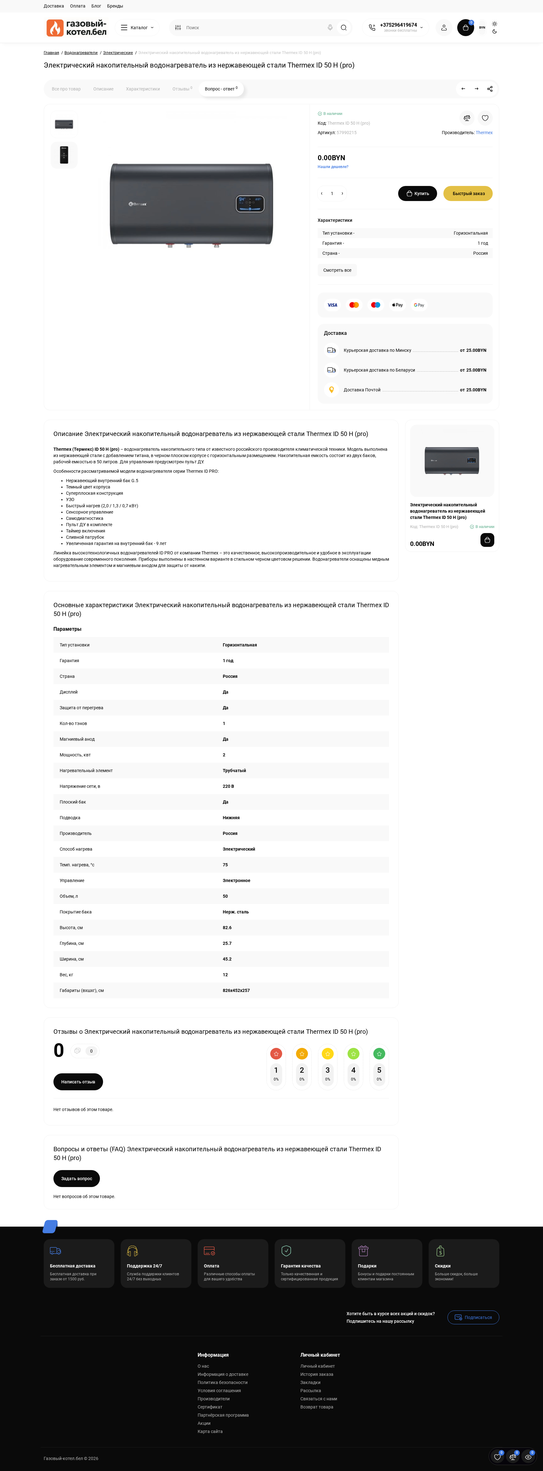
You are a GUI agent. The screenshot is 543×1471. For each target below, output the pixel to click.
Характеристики (143, 88)
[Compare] (466, 118)
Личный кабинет (317, 1366)
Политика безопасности (223, 1382)
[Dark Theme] (494, 31)
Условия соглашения (219, 1390)
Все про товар (66, 88)
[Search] (330, 28)
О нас (203, 1366)
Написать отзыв (78, 1081)
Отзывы (182, 88)
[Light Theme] (494, 23)
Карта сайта (210, 1431)
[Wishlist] (485, 118)
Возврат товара (316, 1406)
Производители (214, 1398)
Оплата (77, 5)
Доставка (54, 5)
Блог (96, 5)
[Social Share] (489, 88)
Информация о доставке (223, 1374)
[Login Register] (444, 27)
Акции (204, 1423)
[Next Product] (476, 88)
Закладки (310, 1382)
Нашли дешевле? (333, 167)
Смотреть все (337, 270)
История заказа (316, 1374)
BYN (482, 27)
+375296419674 (398, 25)
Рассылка (310, 1390)
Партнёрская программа (223, 1415)
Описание (103, 88)
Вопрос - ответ (221, 88)
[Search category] (178, 28)
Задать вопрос (76, 1178)
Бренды (115, 5)
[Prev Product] (463, 88)
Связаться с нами (318, 1398)
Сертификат (210, 1406)
